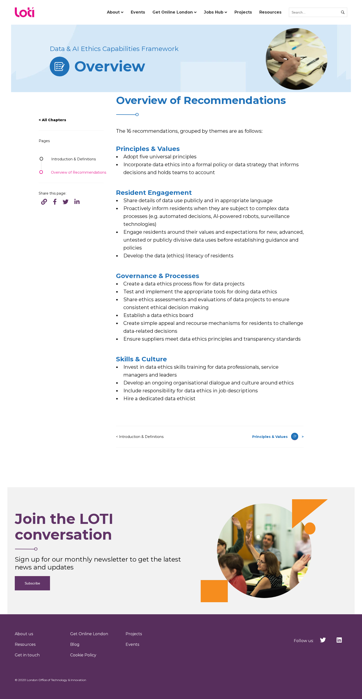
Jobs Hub (213, 12)
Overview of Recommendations (78, 172)
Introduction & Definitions (73, 159)
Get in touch (27, 655)
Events (138, 12)
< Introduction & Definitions (140, 436)
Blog (75, 644)
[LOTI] (24, 12)
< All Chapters (52, 120)
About (113, 12)
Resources (270, 12)
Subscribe (32, 583)
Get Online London (172, 12)
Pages (44, 141)
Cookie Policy (83, 655)
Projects (243, 12)
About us (24, 634)
